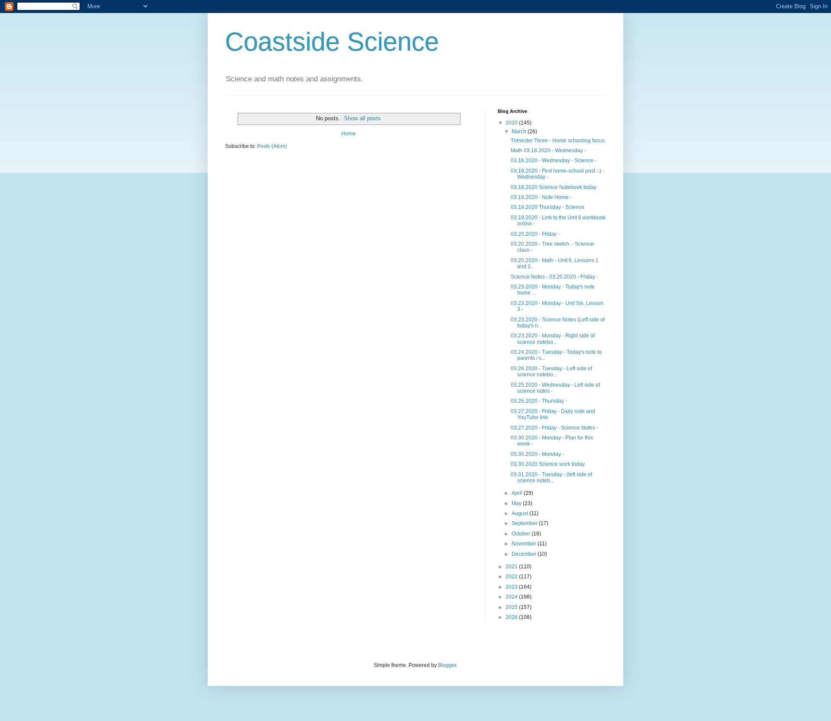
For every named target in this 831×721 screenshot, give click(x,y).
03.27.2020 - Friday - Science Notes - (554, 428)
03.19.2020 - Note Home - (541, 197)
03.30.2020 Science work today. (548, 464)
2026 (512, 617)
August (520, 513)
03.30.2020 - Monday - (537, 454)
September (525, 523)
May (517, 503)
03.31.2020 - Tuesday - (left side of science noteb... (551, 477)
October (521, 534)
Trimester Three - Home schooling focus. (558, 141)
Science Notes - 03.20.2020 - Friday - (554, 277)
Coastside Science (332, 41)
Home (348, 134)
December (525, 554)
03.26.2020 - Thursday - (539, 401)
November (525, 544)
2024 (512, 597)
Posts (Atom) (272, 146)
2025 (512, 607)
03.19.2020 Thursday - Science (547, 207)
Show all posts (362, 118)
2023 (512, 587)
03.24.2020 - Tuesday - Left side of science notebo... (551, 371)
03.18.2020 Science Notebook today (553, 187)
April (518, 493)
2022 (512, 577)
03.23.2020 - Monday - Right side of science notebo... (553, 339)
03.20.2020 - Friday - (535, 234)
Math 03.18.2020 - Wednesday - (548, 150)
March (520, 131)
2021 (512, 567)
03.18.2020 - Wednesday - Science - (553, 160)
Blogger (447, 665)
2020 (512, 123)
